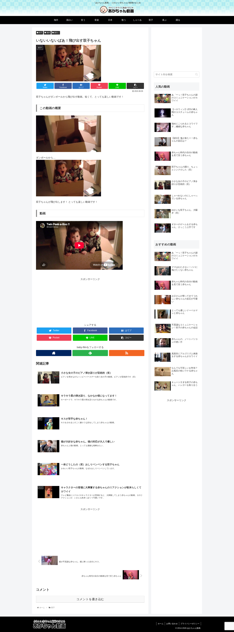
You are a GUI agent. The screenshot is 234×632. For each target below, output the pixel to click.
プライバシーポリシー (190, 624)
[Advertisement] (90, 300)
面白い (56, 33)
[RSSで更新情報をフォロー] (126, 353)
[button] (196, 74)
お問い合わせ (172, 624)
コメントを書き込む (90, 599)
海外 (48, 33)
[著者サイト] (53, 353)
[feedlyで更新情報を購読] (90, 353)
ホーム (160, 624)
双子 (40, 33)
